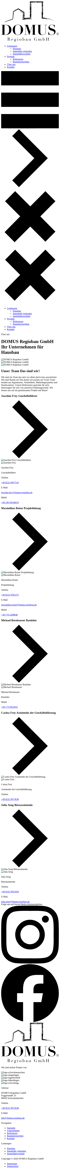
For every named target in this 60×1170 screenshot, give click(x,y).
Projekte (11, 56)
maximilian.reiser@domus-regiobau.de (19, 605)
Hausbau (17, 48)
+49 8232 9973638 (10, 799)
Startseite (11, 1128)
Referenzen (18, 59)
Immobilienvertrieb (21, 54)
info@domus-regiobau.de (13, 1118)
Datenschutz (12, 1166)
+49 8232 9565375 (10, 595)
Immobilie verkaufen (22, 51)
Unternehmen (13, 1130)
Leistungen (12, 46)
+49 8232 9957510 (10, 482)
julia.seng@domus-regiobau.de (15, 901)
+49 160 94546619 (10, 502)
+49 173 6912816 (9, 707)
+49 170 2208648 (9, 615)
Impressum (12, 1163)
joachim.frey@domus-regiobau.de (16, 492)
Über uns (11, 64)
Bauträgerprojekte (21, 62)
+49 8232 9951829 (10, 891)
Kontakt (10, 67)
